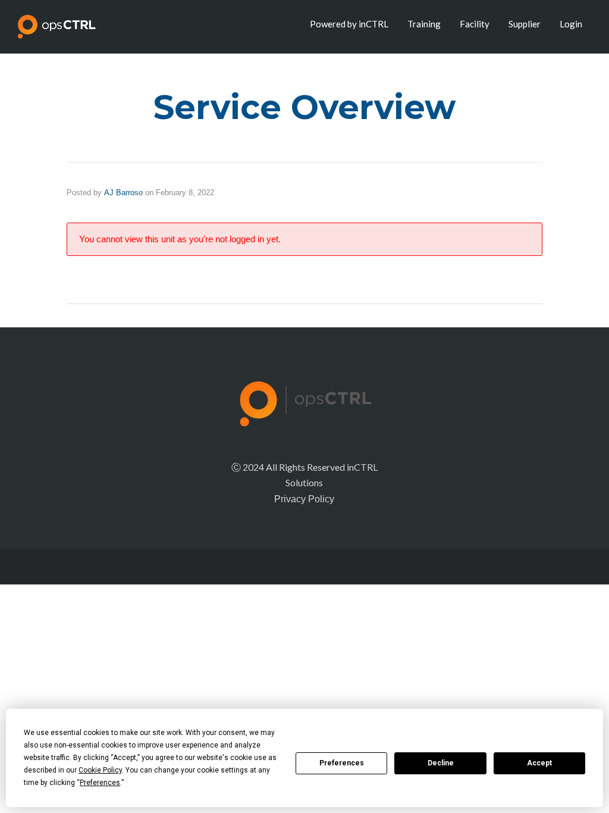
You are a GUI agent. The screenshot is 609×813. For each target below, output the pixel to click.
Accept (539, 763)
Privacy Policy (304, 499)
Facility (474, 23)
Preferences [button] (100, 782)
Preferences (341, 763)
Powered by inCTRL (349, 23)
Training (424, 23)
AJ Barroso (123, 192)
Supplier (524, 23)
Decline (441, 763)
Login (571, 23)
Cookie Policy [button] (100, 770)
